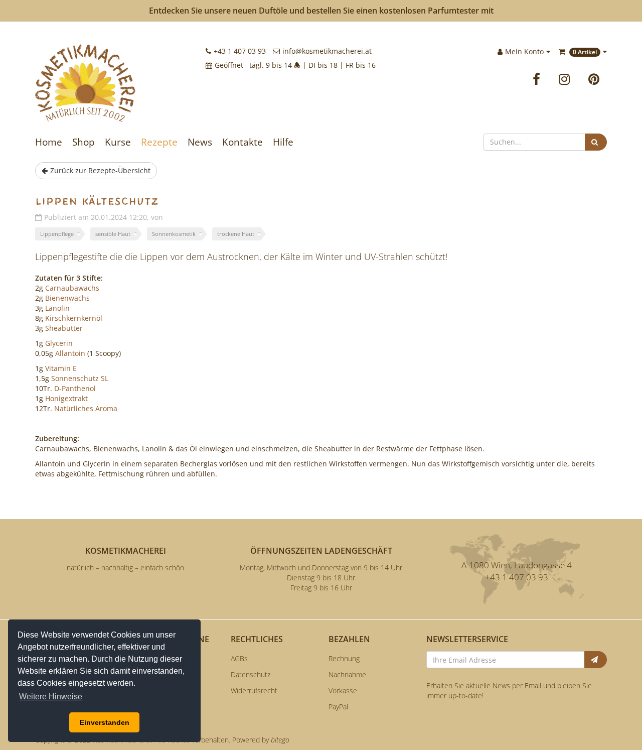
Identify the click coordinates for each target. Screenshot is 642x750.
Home (48, 142)
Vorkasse (343, 690)
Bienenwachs (67, 298)
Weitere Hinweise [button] (50, 696)
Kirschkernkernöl (73, 318)
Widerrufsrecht (254, 690)
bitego (280, 739)
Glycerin (59, 343)
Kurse (118, 142)
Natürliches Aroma (85, 408)
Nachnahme (347, 674)
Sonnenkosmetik (174, 233)
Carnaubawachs (72, 288)
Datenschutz (250, 674)
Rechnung (344, 658)
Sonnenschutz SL (79, 378)
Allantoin (70, 353)
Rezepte (159, 142)
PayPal (338, 706)
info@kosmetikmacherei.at (327, 51)
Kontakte (242, 142)
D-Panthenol (75, 388)
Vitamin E (61, 368)
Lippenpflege (57, 233)
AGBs (239, 658)
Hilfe (283, 142)
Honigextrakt (66, 398)
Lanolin (57, 308)
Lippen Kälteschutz (96, 201)
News (200, 142)
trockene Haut (235, 233)
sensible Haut (112, 233)
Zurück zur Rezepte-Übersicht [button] (100, 170)
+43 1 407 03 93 (240, 51)
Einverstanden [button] (104, 722)
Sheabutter (64, 328)
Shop (83, 142)
